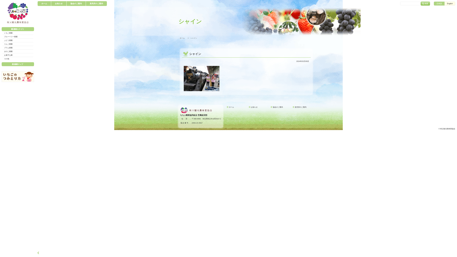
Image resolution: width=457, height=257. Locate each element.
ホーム (182, 38)
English (450, 3)
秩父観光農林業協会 (18, 13)
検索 (426, 3)
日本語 (439, 3)
